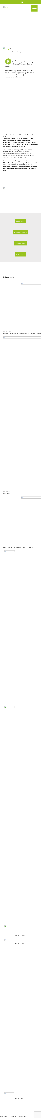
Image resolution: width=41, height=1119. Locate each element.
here (18, 1109)
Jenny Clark (7, 50)
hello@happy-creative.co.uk (13, 887)
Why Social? (7, 493)
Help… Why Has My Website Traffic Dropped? (18, 547)
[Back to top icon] (37, 1115)
